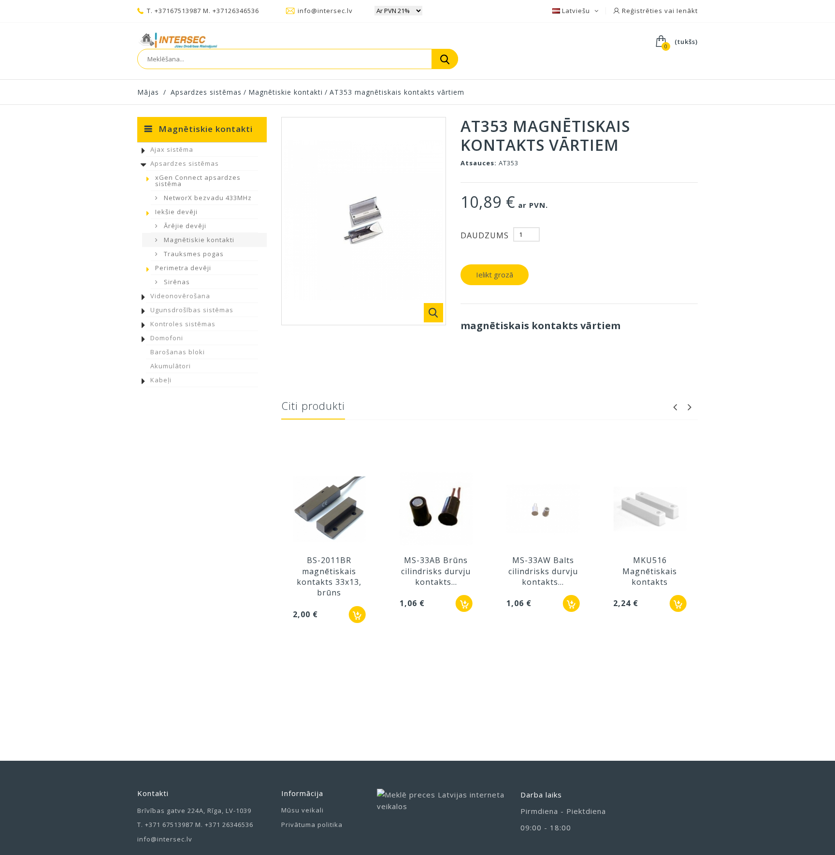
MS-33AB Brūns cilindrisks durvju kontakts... (436, 571)
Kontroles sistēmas (183, 323)
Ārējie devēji (184, 225)
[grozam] (357, 614)
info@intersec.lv (325, 10)
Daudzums (485, 235)
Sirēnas (176, 281)
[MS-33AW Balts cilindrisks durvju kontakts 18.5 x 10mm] (542, 510)
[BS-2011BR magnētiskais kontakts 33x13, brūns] (329, 510)
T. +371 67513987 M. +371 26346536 (195, 824)
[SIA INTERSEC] (177, 40)
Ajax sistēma (171, 149)
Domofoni (166, 337)
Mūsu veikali (302, 810)
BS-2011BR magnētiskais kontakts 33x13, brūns (329, 576)
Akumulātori (170, 366)
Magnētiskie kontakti (198, 239)
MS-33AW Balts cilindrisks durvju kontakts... (543, 571)
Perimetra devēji (183, 267)
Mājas (148, 92)
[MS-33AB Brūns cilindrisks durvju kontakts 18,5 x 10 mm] (436, 510)
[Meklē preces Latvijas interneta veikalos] (441, 810)
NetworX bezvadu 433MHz (207, 197)
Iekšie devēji (176, 211)
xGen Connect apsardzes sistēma (198, 180)
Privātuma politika (312, 824)
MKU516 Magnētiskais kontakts (649, 571)
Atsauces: (479, 163)
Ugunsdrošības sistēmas (191, 309)
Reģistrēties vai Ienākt (659, 10)
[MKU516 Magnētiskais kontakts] (649, 510)
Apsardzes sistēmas (184, 163)
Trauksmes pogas (193, 253)
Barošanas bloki (177, 352)
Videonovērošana (180, 295)
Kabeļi (161, 380)
